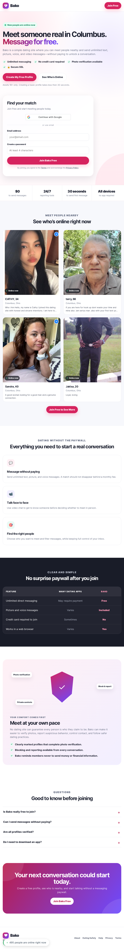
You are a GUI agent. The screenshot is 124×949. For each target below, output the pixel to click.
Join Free (112, 5)
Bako (14, 5)
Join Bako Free (48, 160)
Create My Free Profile (19, 77)
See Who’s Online (52, 77)
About (77, 938)
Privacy (109, 938)
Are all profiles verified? (18, 831)
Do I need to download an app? (22, 842)
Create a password (16, 144)
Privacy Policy (72, 168)
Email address (14, 131)
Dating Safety (89, 938)
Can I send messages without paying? (27, 821)
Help (100, 938)
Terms (44, 168)
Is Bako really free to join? (19, 811)
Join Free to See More (62, 409)
